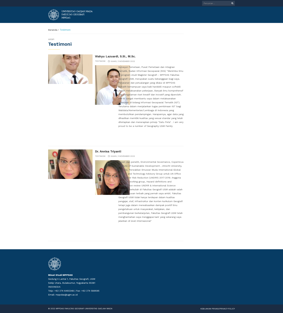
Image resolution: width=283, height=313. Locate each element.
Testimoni (100, 61)
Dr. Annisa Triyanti (108, 151)
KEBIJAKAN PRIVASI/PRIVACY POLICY (217, 309)
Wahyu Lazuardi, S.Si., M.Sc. (115, 56)
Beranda (52, 30)
